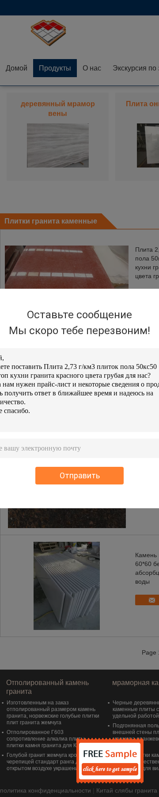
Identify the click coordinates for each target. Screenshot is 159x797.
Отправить (80, 475)
